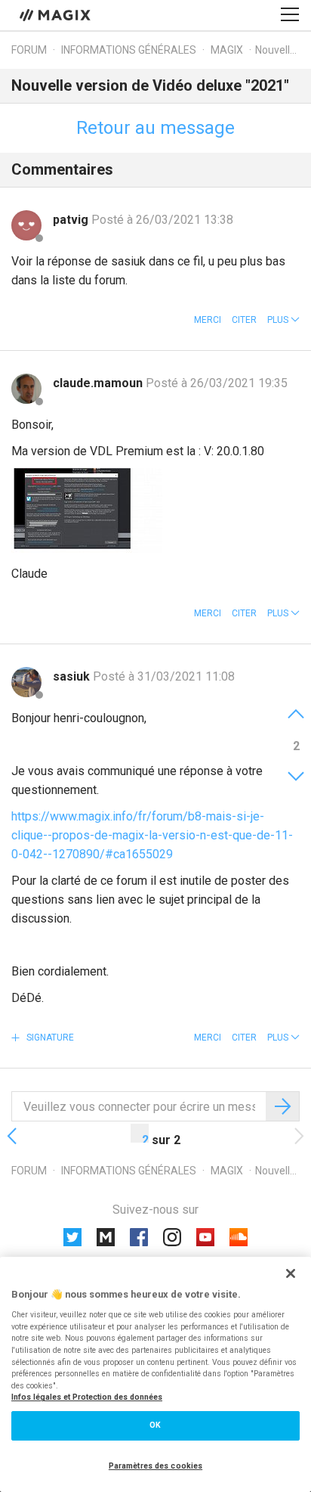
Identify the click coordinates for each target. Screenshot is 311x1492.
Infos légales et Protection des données (86, 1397)
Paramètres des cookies (155, 1466)
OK (155, 1425)
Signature (49, 1037)
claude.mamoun (99, 383)
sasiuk (73, 676)
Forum (29, 50)
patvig (72, 219)
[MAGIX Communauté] (56, 14)
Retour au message (155, 127)
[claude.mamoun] (26, 389)
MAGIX (227, 50)
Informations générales (128, 50)
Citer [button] (244, 320)
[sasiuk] (26, 682)
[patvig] (26, 225)
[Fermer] (290, 1273)
